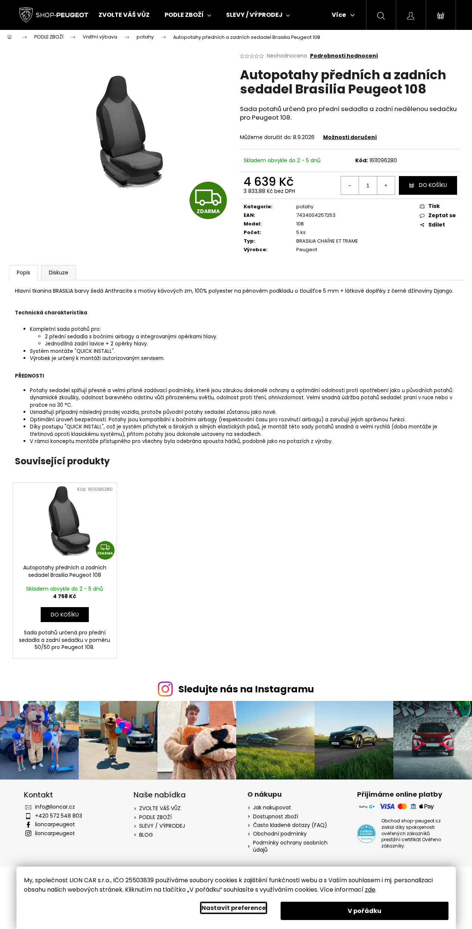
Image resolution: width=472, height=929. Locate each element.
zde (370, 889)
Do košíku (433, 185)
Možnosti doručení (350, 137)
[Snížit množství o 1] (350, 185)
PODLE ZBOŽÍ (155, 817)
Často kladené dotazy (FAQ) (290, 825)
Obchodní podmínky (280, 833)
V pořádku (364, 911)
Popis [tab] (23, 272)
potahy (304, 206)
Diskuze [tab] (58, 272)
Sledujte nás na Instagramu (246, 689)
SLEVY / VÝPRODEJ (162, 826)
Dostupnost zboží (275, 816)
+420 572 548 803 (58, 815)
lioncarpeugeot (55, 824)
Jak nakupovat (272, 807)
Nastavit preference (233, 908)
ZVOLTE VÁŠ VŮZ (160, 808)
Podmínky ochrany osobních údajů (290, 846)
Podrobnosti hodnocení (344, 55)
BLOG (146, 835)
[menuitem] (124, 15)
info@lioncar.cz (55, 806)
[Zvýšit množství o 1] (386, 185)
